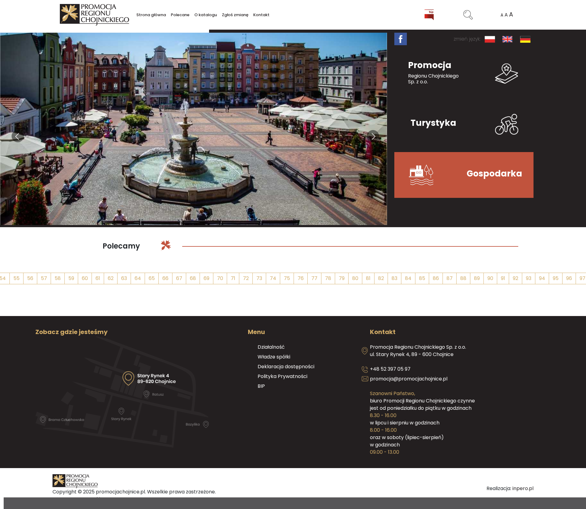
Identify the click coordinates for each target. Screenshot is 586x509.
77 (314, 278)
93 (528, 278)
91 (503, 278)
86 (436, 278)
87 (450, 278)
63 (124, 278)
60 (85, 278)
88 (463, 278)
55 (16, 278)
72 (246, 278)
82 (381, 278)
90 (490, 278)
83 (394, 278)
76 (301, 278)
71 (233, 278)
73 (259, 278)
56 (30, 278)
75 (287, 278)
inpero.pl (523, 488)
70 (220, 278)
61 (98, 278)
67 (179, 278)
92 (515, 278)
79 (342, 278)
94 (542, 278)
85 (422, 278)
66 (165, 278)
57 (44, 278)
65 (152, 278)
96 (569, 278)
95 (556, 278)
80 (355, 278)
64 (138, 278)
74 (273, 278)
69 (206, 278)
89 (477, 278)
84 (408, 278)
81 (368, 278)
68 (193, 278)
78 (328, 278)
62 (111, 278)
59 (71, 278)
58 (58, 278)
